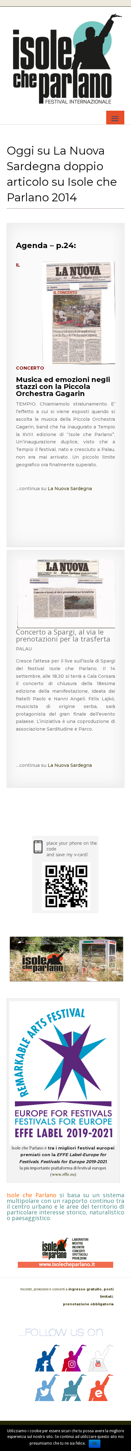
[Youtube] (101, 1370)
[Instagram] (74, 1370)
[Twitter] (47, 1399)
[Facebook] (47, 1370)
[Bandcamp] (74, 1399)
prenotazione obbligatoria (88, 1304)
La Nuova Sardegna (69, 488)
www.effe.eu (63, 1174)
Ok (94, 1443)
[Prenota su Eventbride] (101, 1399)
